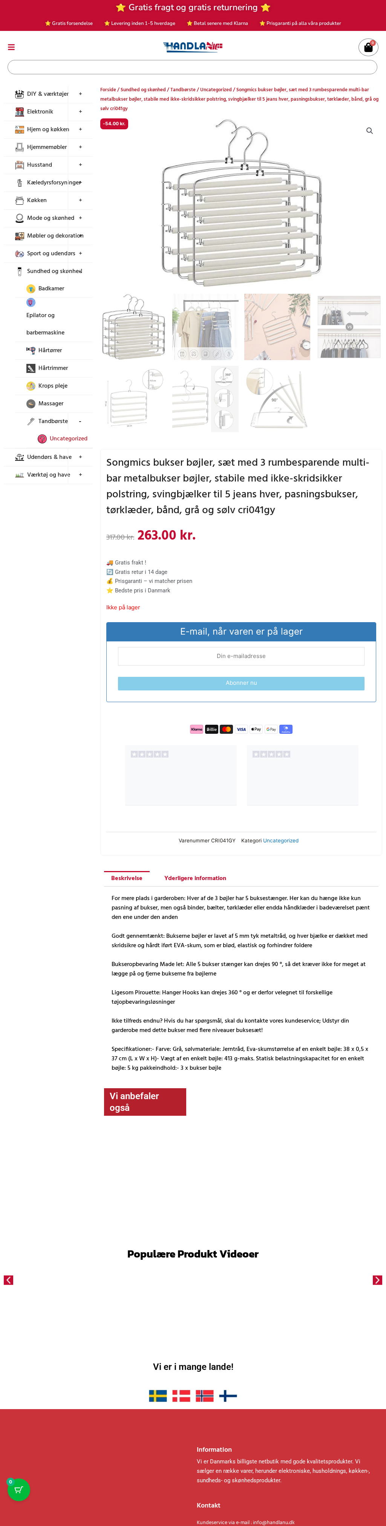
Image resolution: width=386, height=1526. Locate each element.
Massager (50, 404)
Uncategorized (68, 439)
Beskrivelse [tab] (126, 878)
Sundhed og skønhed (54, 271)
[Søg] (370, 67)
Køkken (37, 201)
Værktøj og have (48, 475)
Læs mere (138, 1214)
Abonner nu (241, 682)
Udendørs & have (49, 457)
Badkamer (51, 289)
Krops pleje (52, 386)
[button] (370, 131)
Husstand (39, 165)
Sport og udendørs (51, 254)
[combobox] (187, 67)
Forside (108, 90)
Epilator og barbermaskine (45, 324)
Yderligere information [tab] (195, 878)
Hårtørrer (50, 351)
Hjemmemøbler (47, 147)
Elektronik (40, 112)
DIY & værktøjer (48, 94)
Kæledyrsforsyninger (54, 183)
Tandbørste (53, 421)
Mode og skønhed (50, 218)
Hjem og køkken (48, 130)
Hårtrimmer (53, 368)
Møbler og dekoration (55, 236)
